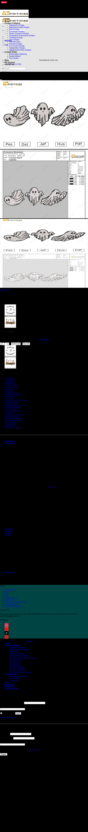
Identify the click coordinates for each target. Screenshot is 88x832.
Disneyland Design (11, 393)
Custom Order (10, 389)
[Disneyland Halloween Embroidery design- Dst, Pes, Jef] (10, 327)
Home (7, 19)
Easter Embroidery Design (14, 395)
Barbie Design (10, 382)
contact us (52, 487)
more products (9, 572)
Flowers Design (10, 396)
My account (10, 62)
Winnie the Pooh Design (13, 428)
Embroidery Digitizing (18, 54)
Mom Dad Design (11, 409)
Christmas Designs (17, 31)
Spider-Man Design (12, 417)
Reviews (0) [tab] (10, 443)
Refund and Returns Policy (15, 602)
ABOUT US (9, 64)
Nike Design (14, 29)
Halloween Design (16, 25)
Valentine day (14, 42)
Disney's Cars (10, 391)
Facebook (9, 529)
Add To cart (16, 344)
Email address (6, 738)
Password (4, 707)
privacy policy (34, 750)
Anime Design (10, 380)
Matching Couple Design (19, 27)
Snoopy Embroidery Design (14, 415)
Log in (18, 713)
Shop (7, 21)
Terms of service (11, 598)
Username (5, 734)
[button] (6, 45)
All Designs (4, 290)
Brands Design (10, 384)
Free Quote (13, 58)
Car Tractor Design (17, 46)
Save (4, 2)
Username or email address (12, 703)
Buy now (26, 344)
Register (3, 754)
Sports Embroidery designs (20, 50)
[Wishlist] (1, 79)
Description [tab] (10, 441)
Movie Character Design (19, 33)
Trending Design (16, 38)
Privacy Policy (10, 590)
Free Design (14, 40)
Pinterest (8, 533)
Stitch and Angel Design (13, 420)
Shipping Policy (11, 604)
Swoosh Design (15, 44)
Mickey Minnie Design (12, 407)
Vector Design (15, 678)
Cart (6, 594)
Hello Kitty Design (11, 404)
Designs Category (12, 23)
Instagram (9, 531)
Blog (7, 60)
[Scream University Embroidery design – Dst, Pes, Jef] (10, 315)
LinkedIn (8, 535)
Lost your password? (8, 717)
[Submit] (5, 33)
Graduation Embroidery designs (22, 35)
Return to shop (15, 64)
